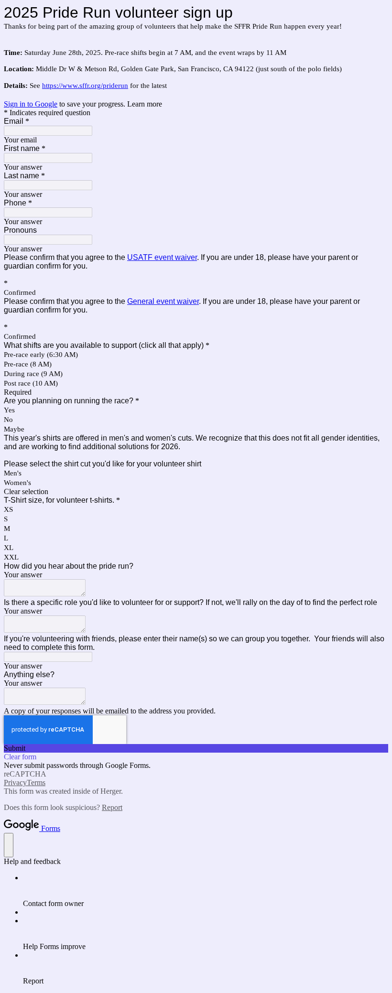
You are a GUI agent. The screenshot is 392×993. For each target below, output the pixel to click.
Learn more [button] (144, 104)
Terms (36, 782)
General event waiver (163, 301)
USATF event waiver (162, 257)
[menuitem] (205, 891)
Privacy (15, 782)
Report (112, 807)
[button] (196, 491)
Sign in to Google (30, 104)
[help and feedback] (8, 845)
